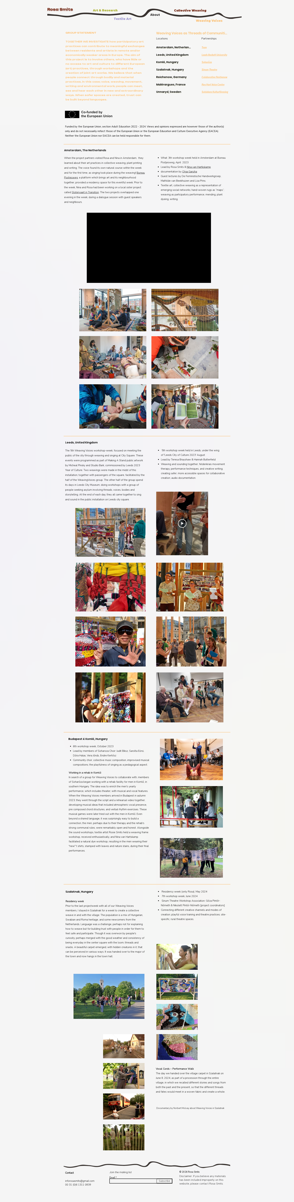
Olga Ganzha (189, 171)
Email (112, 1177)
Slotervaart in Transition (85, 192)
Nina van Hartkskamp (199, 167)
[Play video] (182, 523)
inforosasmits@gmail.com (79, 1181)
